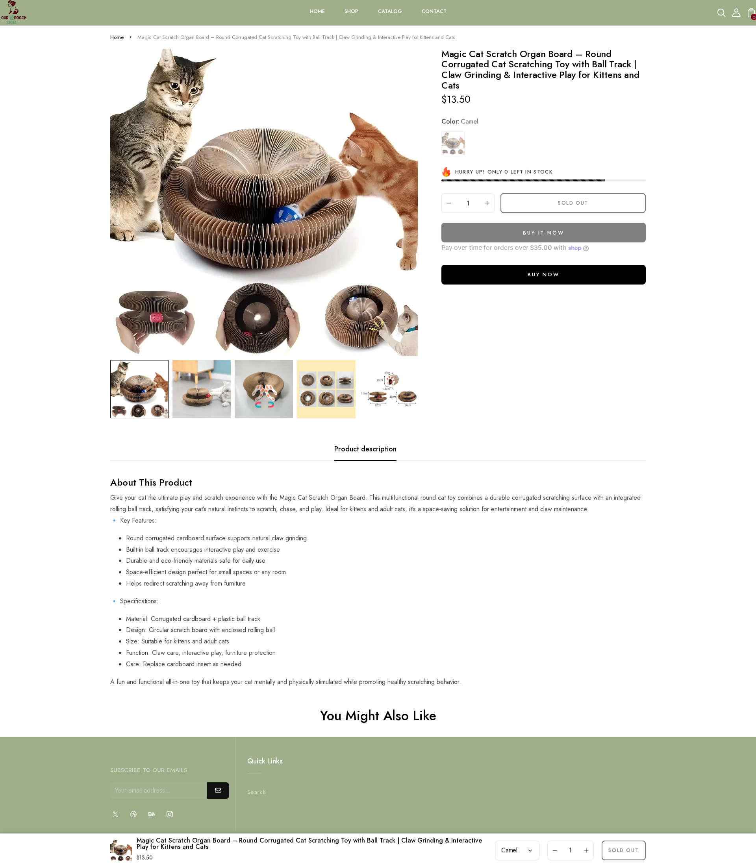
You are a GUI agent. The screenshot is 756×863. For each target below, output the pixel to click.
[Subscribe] (218, 790)
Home (117, 37)
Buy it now (543, 233)
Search (256, 792)
